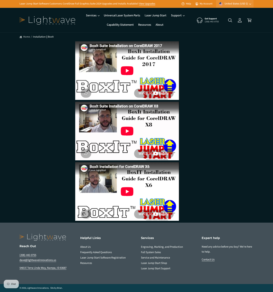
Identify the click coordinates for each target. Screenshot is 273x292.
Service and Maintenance (155, 258)
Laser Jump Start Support (155, 268)
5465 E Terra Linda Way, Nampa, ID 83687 (43, 268)
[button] (93, 15)
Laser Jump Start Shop (154, 263)
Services (91, 15)
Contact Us (208, 259)
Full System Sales (151, 252)
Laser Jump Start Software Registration (103, 258)
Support (176, 15)
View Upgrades (147, 4)
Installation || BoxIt (43, 37)
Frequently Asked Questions (96, 252)
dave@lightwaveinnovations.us (38, 260)
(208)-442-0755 (28, 255)
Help (188, 4)
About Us (85, 247)
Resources (86, 263)
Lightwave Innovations (38, 288)
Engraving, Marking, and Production (162, 247)
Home (26, 37)
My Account (206, 4)
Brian (59, 288)
